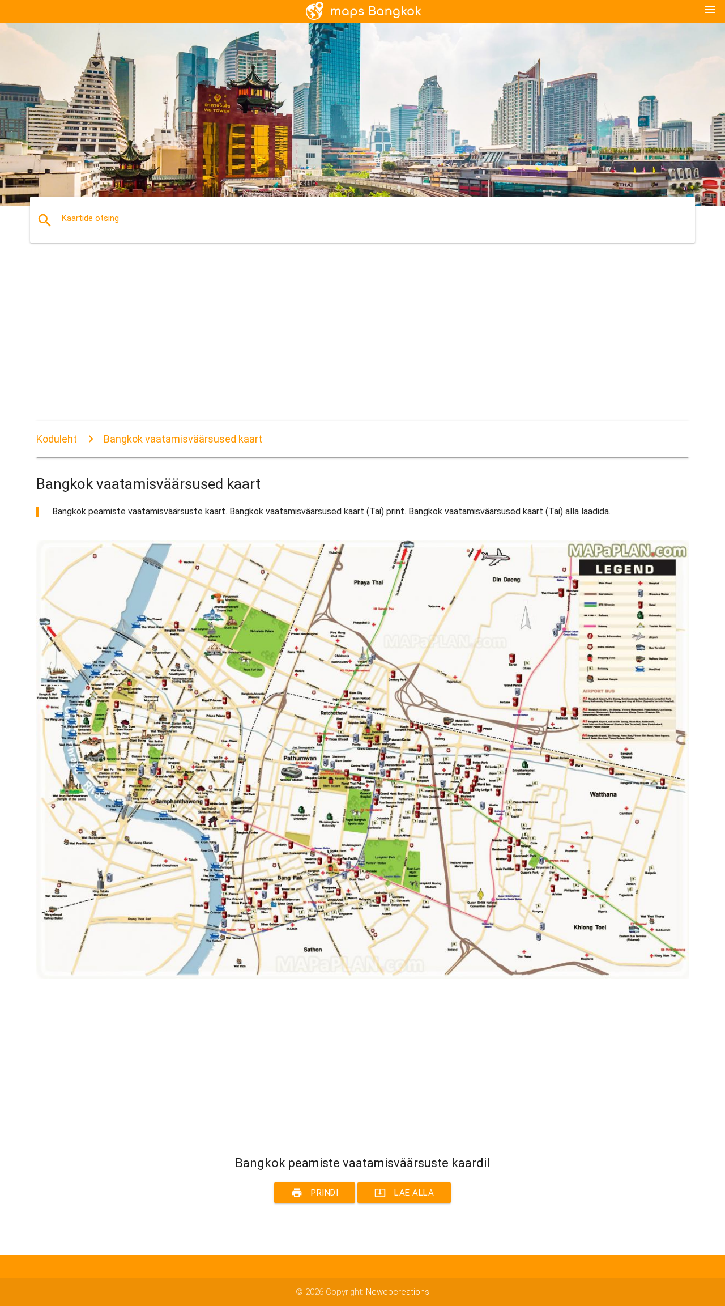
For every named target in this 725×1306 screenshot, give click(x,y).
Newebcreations (397, 1292)
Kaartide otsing (90, 218)
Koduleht (56, 439)
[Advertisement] (362, 341)
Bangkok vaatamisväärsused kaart (183, 439)
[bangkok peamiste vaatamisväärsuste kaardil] (362, 976)
